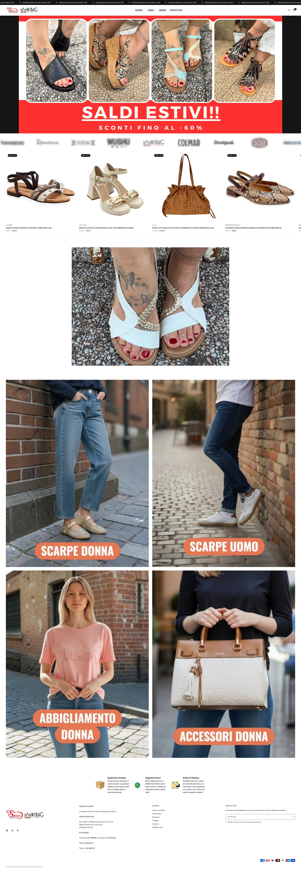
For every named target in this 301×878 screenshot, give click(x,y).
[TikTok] (19, 830)
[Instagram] (14, 830)
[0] (293, 10)
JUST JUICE (83, 225)
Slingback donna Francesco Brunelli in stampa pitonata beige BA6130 (253, 228)
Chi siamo (155, 824)
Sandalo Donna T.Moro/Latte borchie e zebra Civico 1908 (28, 228)
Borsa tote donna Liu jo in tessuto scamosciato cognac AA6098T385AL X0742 (183, 228)
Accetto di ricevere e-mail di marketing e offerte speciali (244, 822)
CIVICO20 (9, 225)
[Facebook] (8, 830)
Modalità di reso (157, 827)
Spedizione (156, 817)
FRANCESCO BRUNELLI (233, 225)
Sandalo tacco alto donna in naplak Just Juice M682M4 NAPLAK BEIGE (106, 228)
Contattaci (176, 10)
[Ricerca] (289, 10)
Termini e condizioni (158, 810)
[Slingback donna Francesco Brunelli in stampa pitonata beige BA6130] (260, 187)
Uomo (151, 10)
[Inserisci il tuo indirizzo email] (292, 817)
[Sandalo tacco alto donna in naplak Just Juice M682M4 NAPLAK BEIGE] (114, 187)
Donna (138, 10)
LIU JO (154, 225)
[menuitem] (139, 10)
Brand (162, 10)
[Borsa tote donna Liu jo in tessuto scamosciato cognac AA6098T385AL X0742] (187, 187)
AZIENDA (155, 806)
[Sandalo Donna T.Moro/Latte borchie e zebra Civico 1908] (41, 187)
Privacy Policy (156, 813)
